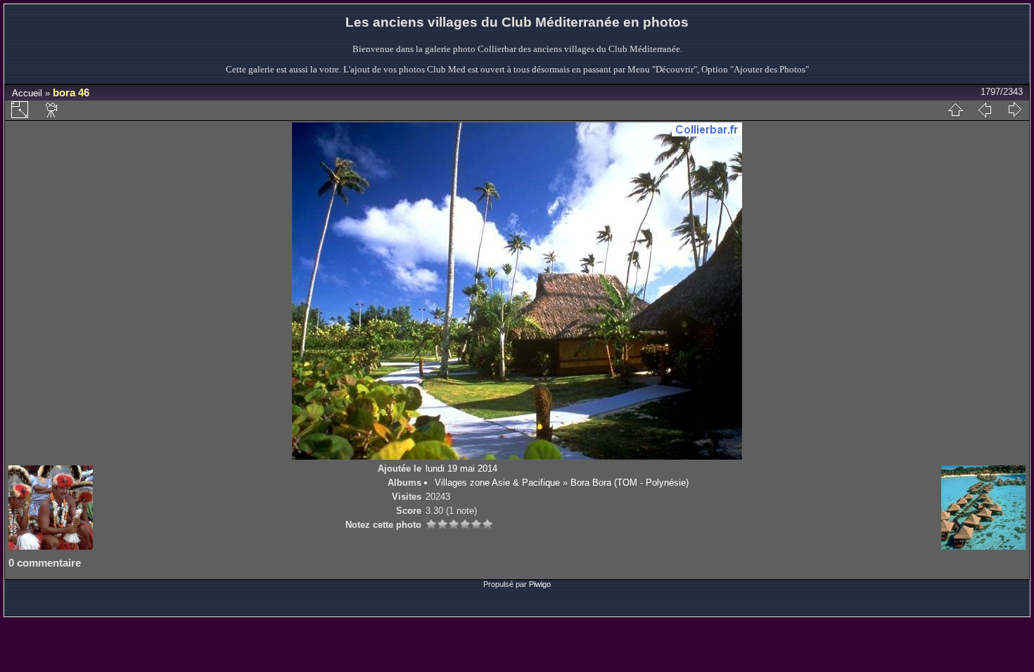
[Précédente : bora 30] (985, 110)
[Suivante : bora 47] (1014, 110)
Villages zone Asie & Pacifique (497, 482)
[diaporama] (52, 110)
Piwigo (540, 584)
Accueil (27, 93)
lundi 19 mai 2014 (461, 468)
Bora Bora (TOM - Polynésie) (629, 482)
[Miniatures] (955, 110)
